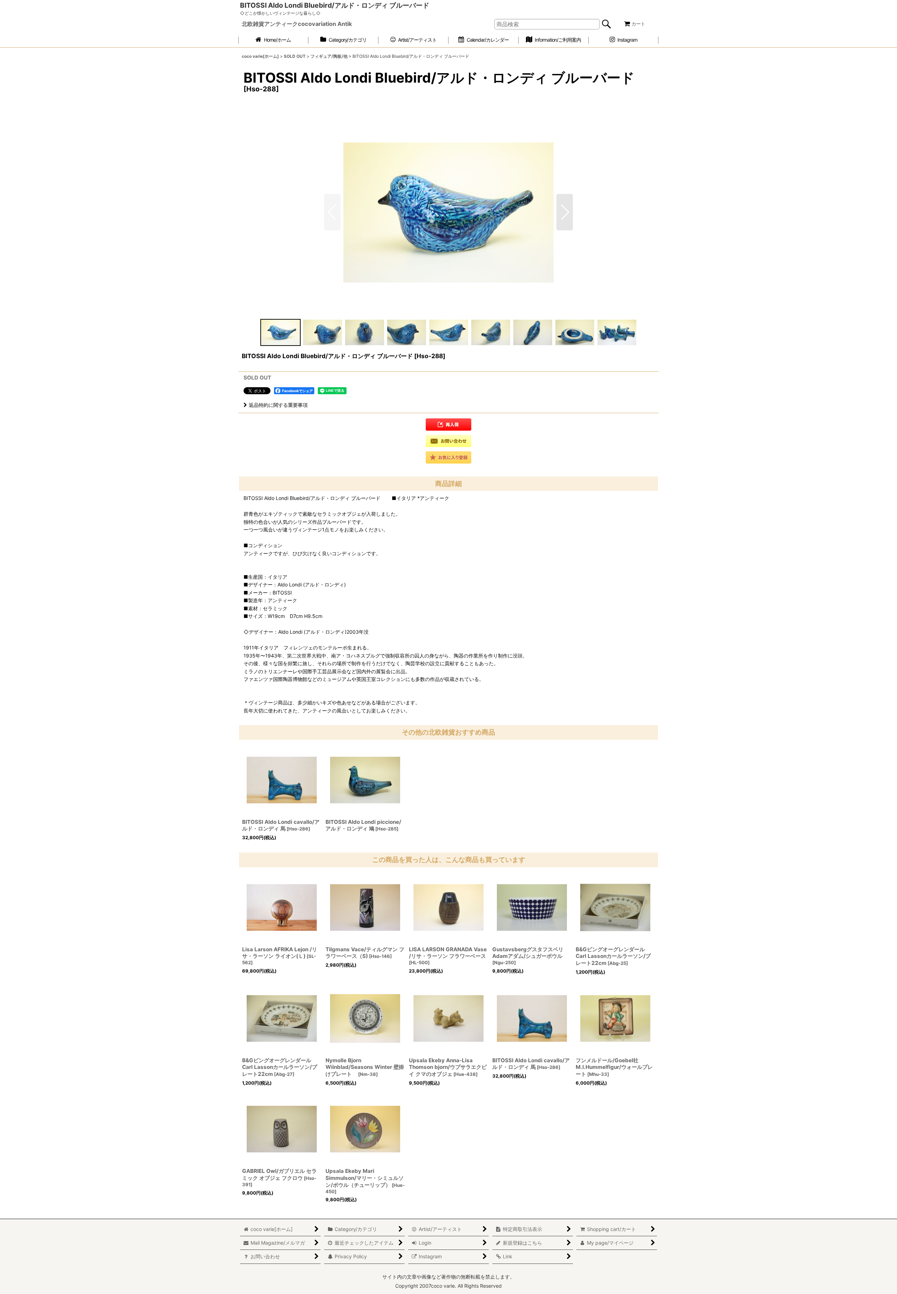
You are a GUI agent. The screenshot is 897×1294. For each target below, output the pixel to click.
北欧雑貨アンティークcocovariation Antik (297, 23)
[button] (564, 212)
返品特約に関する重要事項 (278, 405)
